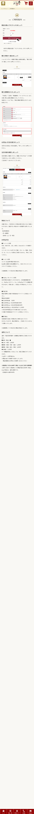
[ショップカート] (26, 3)
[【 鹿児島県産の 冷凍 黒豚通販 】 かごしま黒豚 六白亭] (17, 5)
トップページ (4, 8)
